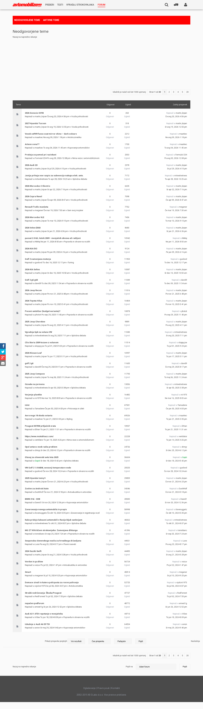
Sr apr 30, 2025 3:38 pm (177, 388)
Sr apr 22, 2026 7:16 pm (177, 189)
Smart (28, 572)
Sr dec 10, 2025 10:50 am (176, 273)
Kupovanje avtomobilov (79, 148)
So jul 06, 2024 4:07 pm (177, 586)
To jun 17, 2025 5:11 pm (176, 356)
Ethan (37, 429)
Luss (37, 544)
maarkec (39, 137)
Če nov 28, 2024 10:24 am (175, 471)
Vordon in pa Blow (34, 561)
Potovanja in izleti (76, 408)
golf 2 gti (29, 363)
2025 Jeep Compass (35, 374)
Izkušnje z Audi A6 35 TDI (37, 624)
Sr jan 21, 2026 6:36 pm (177, 231)
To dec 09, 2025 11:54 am (175, 283)
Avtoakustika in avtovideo (80, 492)
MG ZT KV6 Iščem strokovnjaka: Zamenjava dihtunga (51, 530)
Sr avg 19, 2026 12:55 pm (176, 127)
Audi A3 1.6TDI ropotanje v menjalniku (44, 614)
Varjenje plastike (33, 394)
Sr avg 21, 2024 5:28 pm (176, 555)
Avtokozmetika (74, 137)
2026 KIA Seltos (32, 269)
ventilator (39, 440)
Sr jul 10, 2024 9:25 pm (177, 575)
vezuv (37, 565)
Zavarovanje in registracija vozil (85, 513)
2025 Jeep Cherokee (35, 321)
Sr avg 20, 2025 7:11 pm (176, 336)
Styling (69, 419)
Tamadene (39, 408)
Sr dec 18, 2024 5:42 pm (176, 461)
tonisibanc (40, 534)
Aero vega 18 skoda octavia (38, 415)
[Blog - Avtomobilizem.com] (27, 5)
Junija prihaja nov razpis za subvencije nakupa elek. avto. (54, 175)
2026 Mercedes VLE (34, 217)
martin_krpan (41, 116)
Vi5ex (37, 617)
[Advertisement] (101, 62)
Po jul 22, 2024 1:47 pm (177, 565)
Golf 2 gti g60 (31, 280)
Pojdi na (129, 667)
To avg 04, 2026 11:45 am (175, 148)
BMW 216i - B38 (32, 499)
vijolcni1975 (40, 586)
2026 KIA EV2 (31, 248)
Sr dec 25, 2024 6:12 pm (176, 450)
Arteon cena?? (32, 144)
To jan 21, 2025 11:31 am (176, 429)
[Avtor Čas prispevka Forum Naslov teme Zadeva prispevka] (99, 641)
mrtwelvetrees (41, 179)
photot (38, 314)
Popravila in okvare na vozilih (77, 241)
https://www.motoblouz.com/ (39, 436)
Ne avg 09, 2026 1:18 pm (176, 137)
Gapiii (37, 461)
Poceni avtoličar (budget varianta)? (42, 311)
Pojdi (185, 667)
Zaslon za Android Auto (37, 488)
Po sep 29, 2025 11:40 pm (175, 315)
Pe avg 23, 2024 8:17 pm (176, 544)
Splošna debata (80, 179)
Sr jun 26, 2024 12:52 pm (176, 607)
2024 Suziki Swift (33, 551)
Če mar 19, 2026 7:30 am (176, 210)
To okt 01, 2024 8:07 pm (176, 523)
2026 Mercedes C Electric (37, 186)
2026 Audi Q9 (31, 165)
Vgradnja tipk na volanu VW (38, 332)
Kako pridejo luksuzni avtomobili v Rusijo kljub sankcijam (53, 520)
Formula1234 (41, 158)
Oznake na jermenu (35, 384)
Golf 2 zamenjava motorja (38, 259)
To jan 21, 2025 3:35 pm (176, 419)
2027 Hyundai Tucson (35, 123)
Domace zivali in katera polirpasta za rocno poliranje (52, 582)
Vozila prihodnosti (79, 116)
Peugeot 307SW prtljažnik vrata (40, 426)
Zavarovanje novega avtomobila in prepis (46, 509)
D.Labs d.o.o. (97, 695)
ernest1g (39, 607)
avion (37, 627)
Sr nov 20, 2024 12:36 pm (176, 502)
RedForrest (40, 596)
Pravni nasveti (70, 544)
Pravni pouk (103, 688)
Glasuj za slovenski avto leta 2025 (41, 457)
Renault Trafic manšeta (36, 207)
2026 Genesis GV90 (34, 113)
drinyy (37, 450)
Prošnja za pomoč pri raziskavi (40, 154)
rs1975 (38, 398)
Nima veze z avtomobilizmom (85, 158)
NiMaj (37, 241)
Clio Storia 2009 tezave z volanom (42, 342)
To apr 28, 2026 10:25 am (176, 179)
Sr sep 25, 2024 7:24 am (176, 534)
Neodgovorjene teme (27, 20)
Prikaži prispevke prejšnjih (56, 641)
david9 (38, 283)
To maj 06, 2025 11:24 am (175, 377)
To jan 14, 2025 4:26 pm (176, 440)
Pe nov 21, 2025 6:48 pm (176, 294)
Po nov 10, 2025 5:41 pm (176, 304)
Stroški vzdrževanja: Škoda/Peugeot (43, 593)
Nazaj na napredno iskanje (25, 37)
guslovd (38, 262)
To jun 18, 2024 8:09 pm (176, 617)
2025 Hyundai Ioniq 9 (35, 478)
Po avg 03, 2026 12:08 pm (175, 158)
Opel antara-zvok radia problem (41, 447)
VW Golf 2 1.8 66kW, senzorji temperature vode (48, 468)
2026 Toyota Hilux (33, 301)
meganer (39, 210)
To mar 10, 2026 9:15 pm (176, 221)
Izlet (27, 405)
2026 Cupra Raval (33, 196)
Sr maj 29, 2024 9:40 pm (176, 628)
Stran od (155, 92)
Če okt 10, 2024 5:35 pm (176, 513)
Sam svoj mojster (75, 210)
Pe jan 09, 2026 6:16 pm (176, 252)
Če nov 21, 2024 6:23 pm (176, 482)
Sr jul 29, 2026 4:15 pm (177, 169)
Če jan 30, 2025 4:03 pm (176, 409)
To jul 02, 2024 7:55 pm (177, 596)
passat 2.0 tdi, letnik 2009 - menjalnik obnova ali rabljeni (53, 238)
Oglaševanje (89, 688)
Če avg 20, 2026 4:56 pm (176, 116)
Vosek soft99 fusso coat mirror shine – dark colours (51, 134)
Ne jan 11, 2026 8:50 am (176, 242)
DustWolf (39, 492)
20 (187, 92)
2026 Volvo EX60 (32, 228)
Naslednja (195, 641)
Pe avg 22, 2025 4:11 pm (176, 325)
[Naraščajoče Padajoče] (130, 641)
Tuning (71, 262)
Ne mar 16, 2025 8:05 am (176, 398)
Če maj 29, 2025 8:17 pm (176, 367)
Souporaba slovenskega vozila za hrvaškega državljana (53, 541)
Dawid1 (38, 502)
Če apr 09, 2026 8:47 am (176, 200)
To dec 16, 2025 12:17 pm (175, 262)
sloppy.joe (39, 346)
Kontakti (115, 688)
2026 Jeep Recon (33, 290)
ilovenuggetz (41, 513)
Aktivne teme (51, 20)
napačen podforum (34, 603)
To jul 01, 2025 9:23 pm (177, 346)
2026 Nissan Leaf (33, 353)
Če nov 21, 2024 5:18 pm (176, 492)
